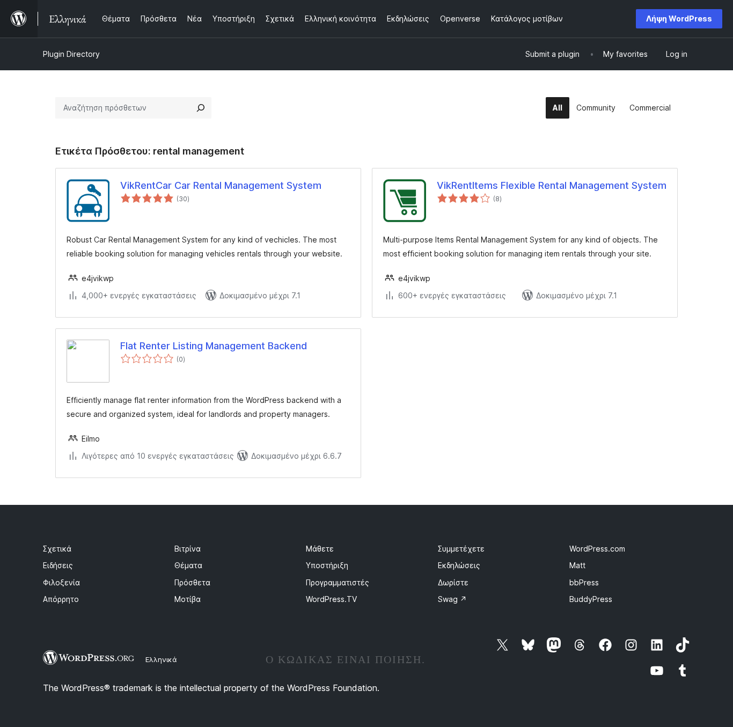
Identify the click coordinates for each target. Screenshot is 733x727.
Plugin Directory (71, 53)
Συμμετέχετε (461, 548)
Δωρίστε (453, 582)
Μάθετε (320, 548)
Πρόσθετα (192, 582)
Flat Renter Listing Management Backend (213, 345)
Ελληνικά (161, 659)
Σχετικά (57, 548)
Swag (452, 599)
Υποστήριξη (327, 565)
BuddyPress (590, 599)
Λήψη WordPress (679, 18)
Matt (577, 565)
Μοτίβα (187, 599)
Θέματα (188, 565)
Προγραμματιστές (337, 582)
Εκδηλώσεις (459, 565)
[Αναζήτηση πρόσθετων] (200, 108)
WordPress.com (597, 548)
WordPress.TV (331, 599)
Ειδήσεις (58, 565)
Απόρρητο (61, 599)
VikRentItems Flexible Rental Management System (551, 185)
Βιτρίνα (187, 548)
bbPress (584, 582)
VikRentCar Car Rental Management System (220, 185)
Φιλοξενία (61, 582)
